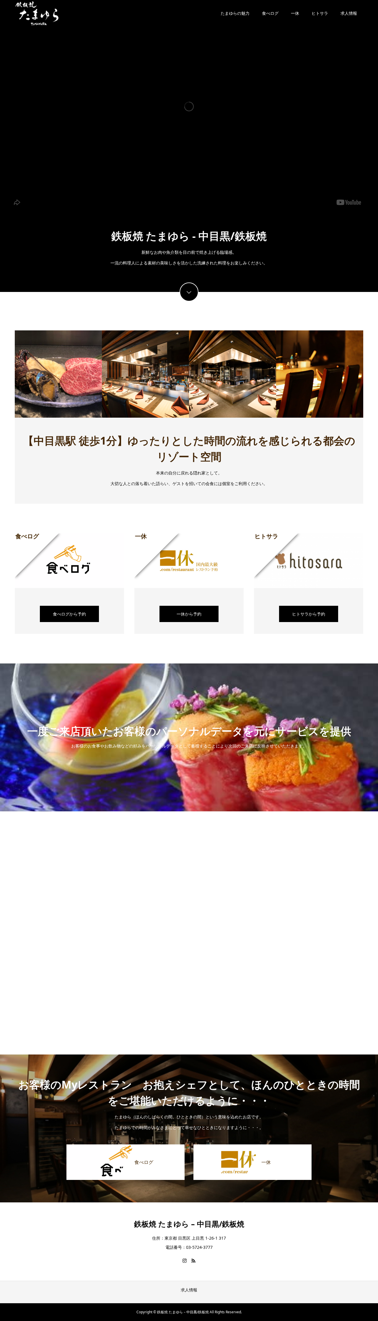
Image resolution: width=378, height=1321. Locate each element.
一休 (295, 13)
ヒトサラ (320, 13)
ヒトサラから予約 (308, 614)
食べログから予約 (69, 614)
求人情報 (348, 13)
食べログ (270, 13)
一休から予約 (189, 614)
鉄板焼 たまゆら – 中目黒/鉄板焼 (189, 1224)
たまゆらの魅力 (235, 13)
